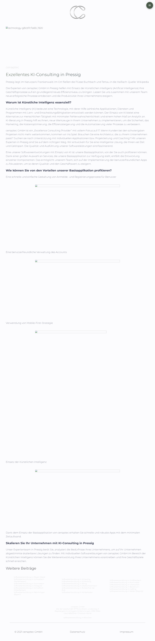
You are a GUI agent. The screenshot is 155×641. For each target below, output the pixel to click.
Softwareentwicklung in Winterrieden (77, 592)
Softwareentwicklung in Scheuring (76, 579)
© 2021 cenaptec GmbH (28, 631)
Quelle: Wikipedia (138, 81)
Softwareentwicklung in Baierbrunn (124, 587)
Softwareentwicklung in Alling (74, 583)
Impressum (126, 631)
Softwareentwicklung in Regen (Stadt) (29, 577)
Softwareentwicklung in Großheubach (125, 580)
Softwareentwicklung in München (78, 618)
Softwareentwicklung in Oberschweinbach (79, 586)
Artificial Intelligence (126, 88)
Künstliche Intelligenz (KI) (21, 108)
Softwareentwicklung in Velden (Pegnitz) (126, 591)
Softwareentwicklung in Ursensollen (125, 585)
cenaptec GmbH (37, 88)
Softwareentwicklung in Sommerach (29, 583)
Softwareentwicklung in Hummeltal (124, 582)
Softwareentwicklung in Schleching (76, 581)
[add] (149, 5)
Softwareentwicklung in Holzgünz (28, 586)
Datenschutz (77, 631)
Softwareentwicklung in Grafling (123, 589)
